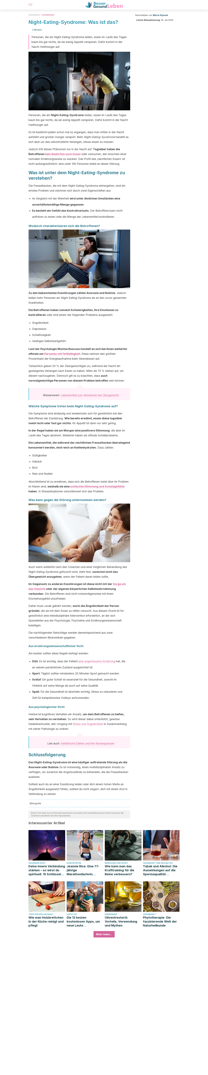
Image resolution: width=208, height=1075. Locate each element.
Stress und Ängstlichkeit (88, 724)
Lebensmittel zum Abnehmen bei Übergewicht (90, 395)
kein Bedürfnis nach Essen (63, 154)
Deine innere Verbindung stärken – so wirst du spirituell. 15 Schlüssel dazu (46, 870)
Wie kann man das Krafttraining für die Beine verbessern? (119, 870)
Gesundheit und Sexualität (158, 863)
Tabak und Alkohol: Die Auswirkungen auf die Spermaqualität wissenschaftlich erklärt (161, 870)
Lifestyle (72, 914)
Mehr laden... (104, 934)
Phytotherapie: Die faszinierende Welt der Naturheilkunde (160, 921)
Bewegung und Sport (116, 863)
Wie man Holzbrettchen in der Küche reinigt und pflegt (46, 921)
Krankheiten (48, 15)
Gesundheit (34, 15)
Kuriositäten (74, 863)
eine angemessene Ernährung (96, 661)
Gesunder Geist (37, 863)
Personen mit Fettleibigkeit (62, 353)
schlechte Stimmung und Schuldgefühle (97, 486)
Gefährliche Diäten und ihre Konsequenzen (87, 743)
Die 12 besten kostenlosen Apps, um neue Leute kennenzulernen (83, 921)
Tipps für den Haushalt (41, 914)
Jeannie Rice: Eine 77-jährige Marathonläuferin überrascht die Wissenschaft (83, 870)
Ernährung (111, 914)
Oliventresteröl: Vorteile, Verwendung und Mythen (121, 921)
